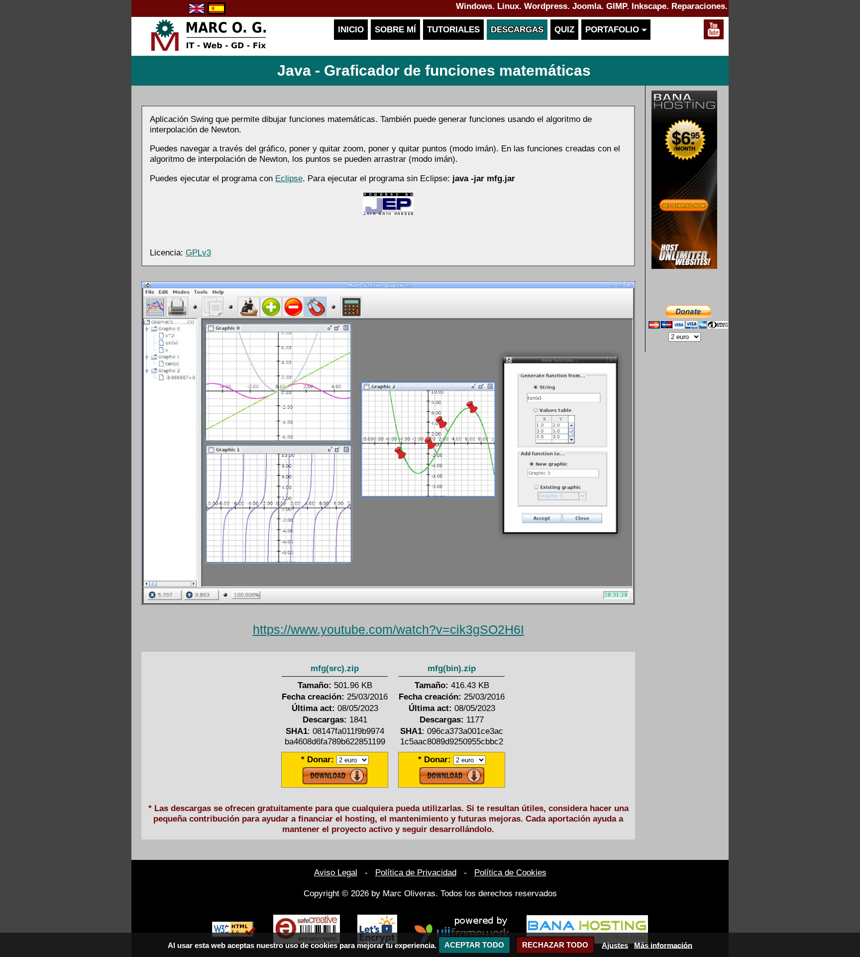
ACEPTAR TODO (474, 945)
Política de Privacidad (415, 872)
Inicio (351, 29)
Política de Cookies (510, 872)
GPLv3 (198, 252)
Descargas (517, 29)
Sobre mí (395, 29)
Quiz (564, 29)
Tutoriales (453, 29)
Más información (663, 945)
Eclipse (289, 178)
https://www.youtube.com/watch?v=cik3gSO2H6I (388, 629)
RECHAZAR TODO (555, 945)
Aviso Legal (335, 872)
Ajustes (615, 945)
